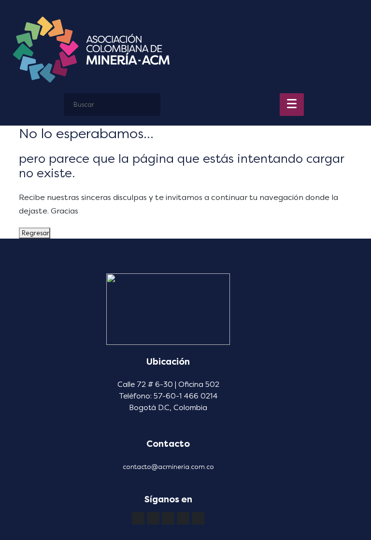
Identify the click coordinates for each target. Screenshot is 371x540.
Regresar (34, 233)
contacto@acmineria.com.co (168, 466)
